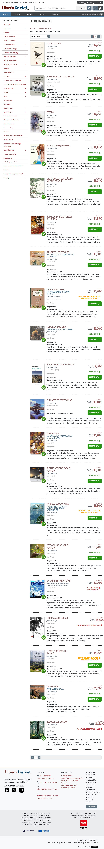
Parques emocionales (58, 503)
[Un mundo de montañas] (37, 589)
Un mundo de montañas (58, 580)
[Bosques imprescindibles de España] (37, 224)
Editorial (98, 2)
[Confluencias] (37, 53)
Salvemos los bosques (58, 252)
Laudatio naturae (55, 289)
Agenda (81, 2)
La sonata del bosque (57, 617)
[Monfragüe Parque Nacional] (37, 692)
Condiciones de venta (18, 2)
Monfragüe (52, 686)
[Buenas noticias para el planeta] (37, 474)
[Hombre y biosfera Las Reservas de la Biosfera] (37, 333)
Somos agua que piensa (58, 145)
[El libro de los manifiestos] (37, 85)
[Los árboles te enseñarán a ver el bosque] (37, 188)
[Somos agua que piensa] (37, 154)
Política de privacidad (69, 785)
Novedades (7, 25)
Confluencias (54, 43)
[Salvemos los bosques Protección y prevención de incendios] (37, 258)
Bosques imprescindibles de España (59, 218)
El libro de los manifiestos (60, 76)
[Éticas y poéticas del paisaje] (37, 661)
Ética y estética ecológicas (60, 364)
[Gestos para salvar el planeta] (37, 551)
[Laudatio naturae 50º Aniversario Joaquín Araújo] (37, 298)
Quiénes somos (6, 2)
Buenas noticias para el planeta (59, 469)
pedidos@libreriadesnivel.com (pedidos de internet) (47, 797)
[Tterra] (37, 122)
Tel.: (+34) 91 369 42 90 (48, 782)
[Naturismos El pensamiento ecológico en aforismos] (37, 443)
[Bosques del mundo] (37, 730)
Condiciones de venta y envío (71, 778)
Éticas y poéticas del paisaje (57, 652)
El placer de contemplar (59, 400)
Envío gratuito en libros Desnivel (35, 2)
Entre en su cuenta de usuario (90, 14)
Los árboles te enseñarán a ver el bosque (60, 180)
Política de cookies (68, 788)
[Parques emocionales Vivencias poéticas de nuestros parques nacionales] (37, 513)
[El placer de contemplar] (37, 409)
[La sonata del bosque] (37, 627)
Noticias (89, 2)
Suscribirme (91, 806)
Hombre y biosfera (56, 326)
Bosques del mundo (57, 721)
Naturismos (53, 433)
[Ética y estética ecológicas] (37, 375)
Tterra (50, 112)
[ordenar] (48, 36)
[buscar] (89, 8)
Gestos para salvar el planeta (58, 546)
